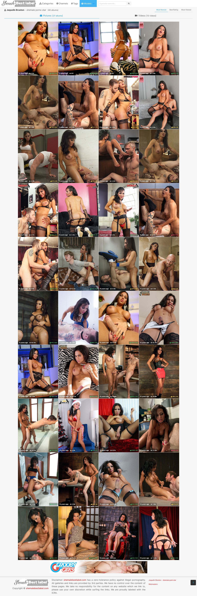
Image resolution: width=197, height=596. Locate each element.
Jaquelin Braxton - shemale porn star (162, 580)
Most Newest (161, 10)
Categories (47, 3)
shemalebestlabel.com (37, 588)
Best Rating (174, 10)
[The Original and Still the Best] (98, 572)
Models (87, 3)
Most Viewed (186, 10)
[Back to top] (193, 582)
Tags (75, 3)
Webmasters (153, 584)
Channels (63, 3)
